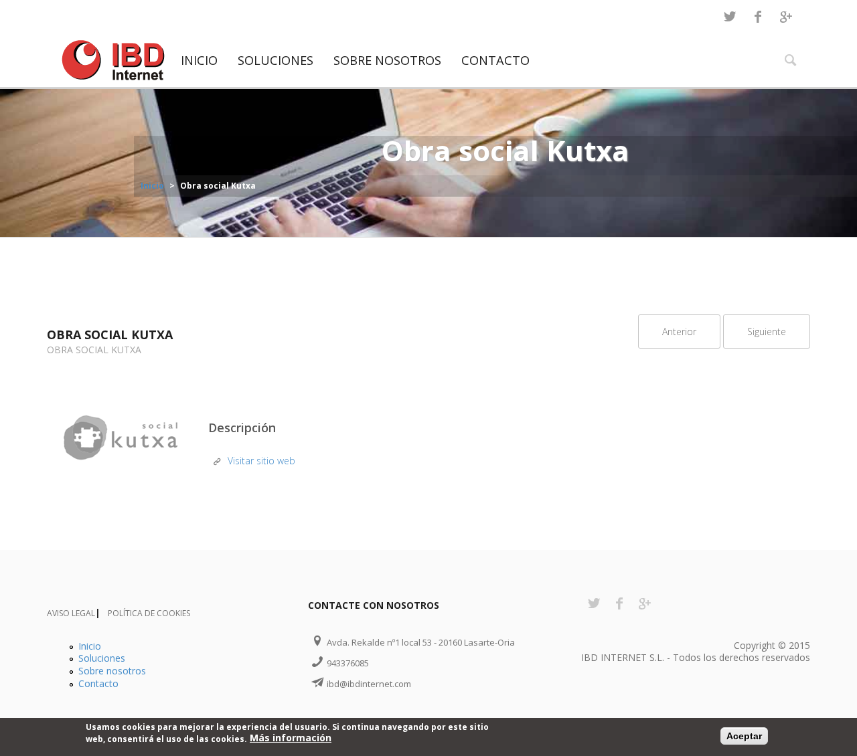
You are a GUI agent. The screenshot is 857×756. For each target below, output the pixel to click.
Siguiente (766, 331)
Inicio (199, 60)
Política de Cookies (149, 613)
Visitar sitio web (261, 460)
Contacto (495, 60)
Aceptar (744, 736)
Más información (290, 738)
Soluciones (275, 60)
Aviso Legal (71, 613)
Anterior (679, 331)
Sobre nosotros (387, 60)
